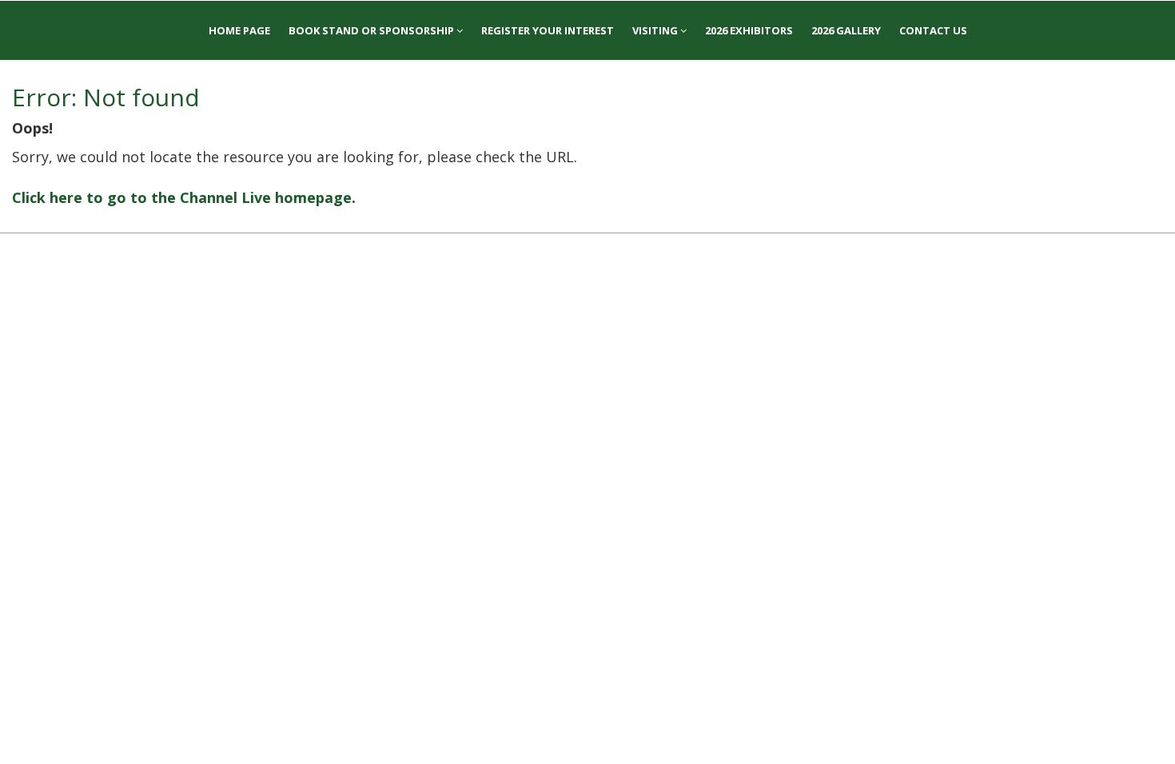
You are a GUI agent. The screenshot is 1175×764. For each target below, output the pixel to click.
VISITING (656, 30)
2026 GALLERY (846, 30)
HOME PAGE (239, 30)
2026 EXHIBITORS (749, 30)
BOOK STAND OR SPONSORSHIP (372, 30)
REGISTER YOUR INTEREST (547, 30)
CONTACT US (933, 30)
